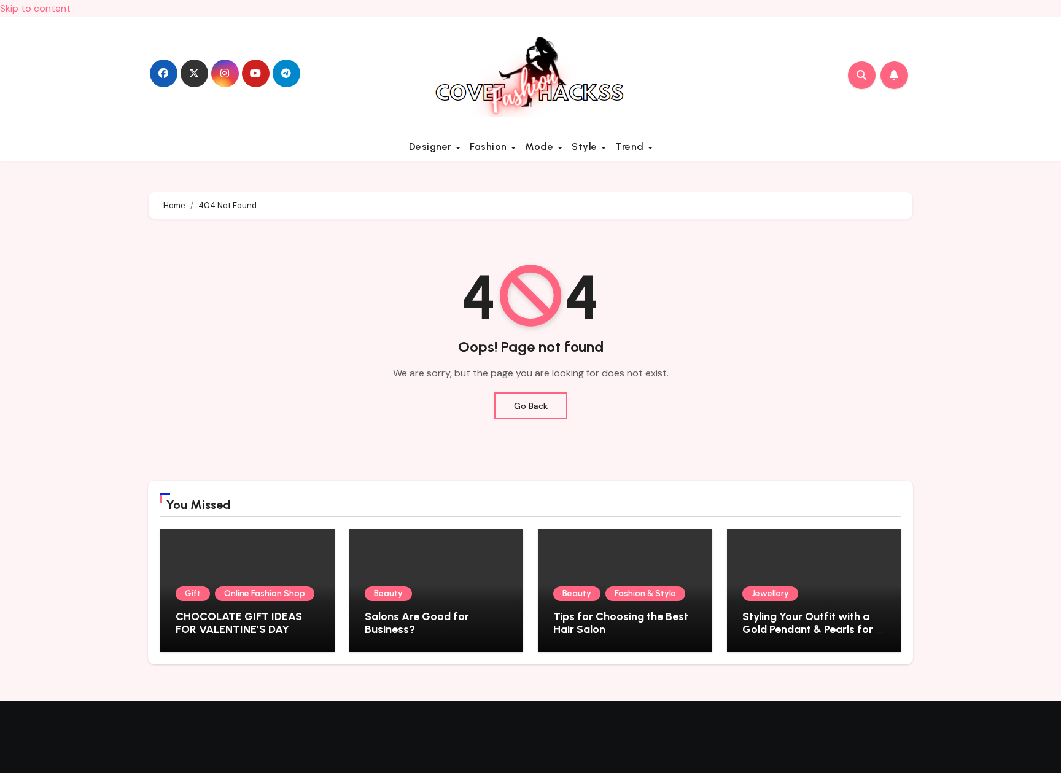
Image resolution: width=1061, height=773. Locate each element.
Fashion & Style (645, 593)
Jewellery (770, 593)
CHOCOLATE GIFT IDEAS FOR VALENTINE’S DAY (239, 623)
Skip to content (35, 8)
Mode (540, 146)
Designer (432, 146)
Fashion (490, 146)
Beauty (388, 593)
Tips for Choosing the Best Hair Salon (620, 623)
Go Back (531, 405)
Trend (631, 146)
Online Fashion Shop (264, 593)
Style (586, 146)
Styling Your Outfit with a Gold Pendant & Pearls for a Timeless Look (812, 630)
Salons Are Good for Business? (417, 623)
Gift (193, 593)
